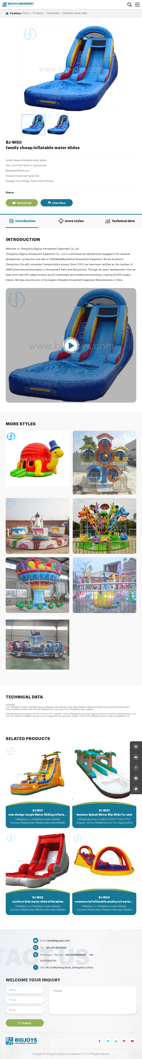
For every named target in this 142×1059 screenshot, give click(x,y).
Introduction (25, 221)
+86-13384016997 (76, 954)
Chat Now (58, 203)
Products (38, 13)
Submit (26, 1023)
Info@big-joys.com (58, 940)
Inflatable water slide (75, 13)
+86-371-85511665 (55, 947)
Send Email (24, 203)
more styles (74, 221)
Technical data (123, 221)
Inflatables (53, 13)
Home (26, 13)
